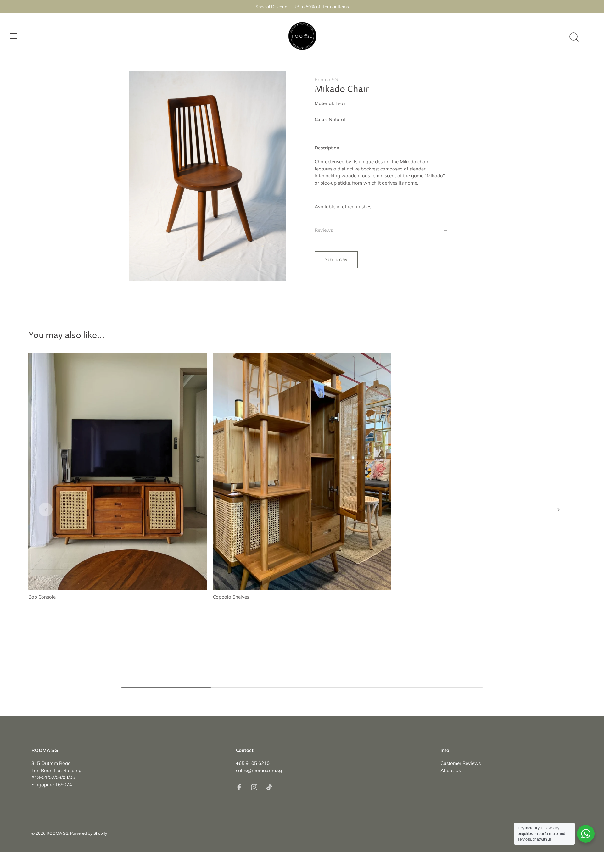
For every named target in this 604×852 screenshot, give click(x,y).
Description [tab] (327, 148)
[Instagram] (254, 787)
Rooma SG (326, 79)
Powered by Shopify (88, 833)
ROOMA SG (57, 833)
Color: (321, 119)
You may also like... (66, 336)
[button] (46, 509)
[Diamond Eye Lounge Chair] (486, 464)
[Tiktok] (269, 787)
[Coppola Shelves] (302, 471)
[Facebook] (239, 787)
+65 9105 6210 (253, 763)
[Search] (574, 37)
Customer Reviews (460, 763)
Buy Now (336, 259)
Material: (324, 103)
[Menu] (14, 36)
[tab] (381, 189)
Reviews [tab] (324, 230)
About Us (450, 770)
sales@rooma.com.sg (259, 770)
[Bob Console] (117, 471)
